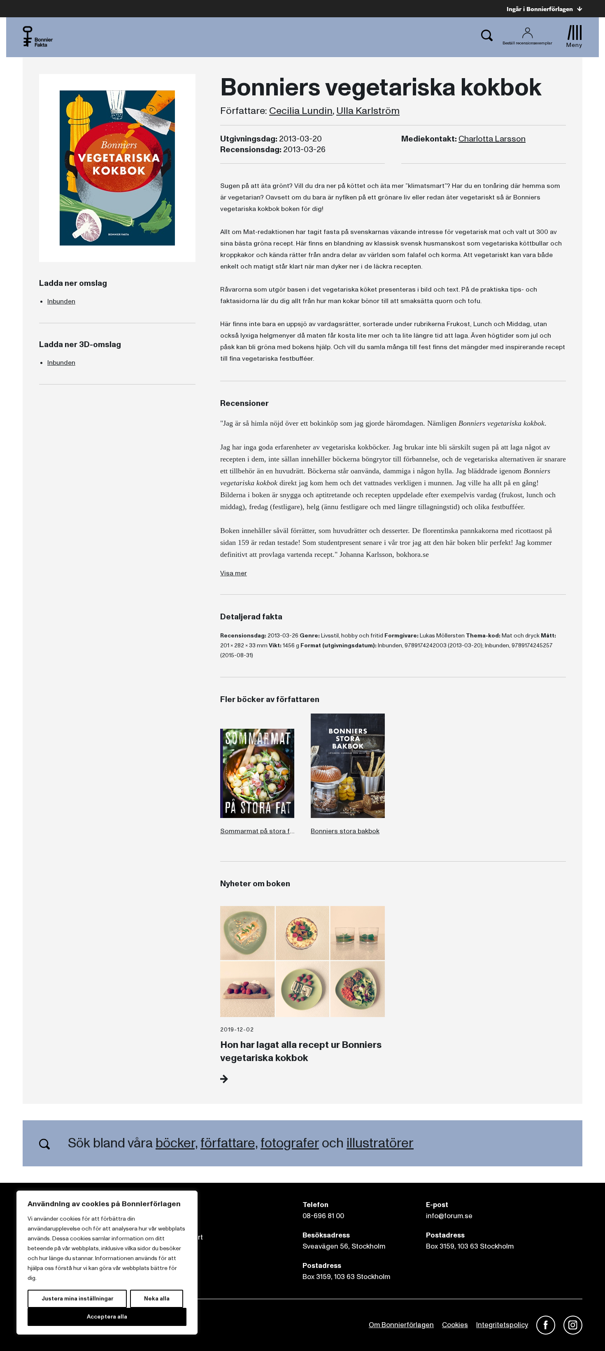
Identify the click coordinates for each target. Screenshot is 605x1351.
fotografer (290, 1143)
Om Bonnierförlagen (401, 1325)
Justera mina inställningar (77, 1298)
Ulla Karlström (368, 111)
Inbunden (61, 301)
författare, (229, 1143)
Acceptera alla (107, 1317)
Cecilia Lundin (301, 111)
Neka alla (157, 1298)
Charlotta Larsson (492, 139)
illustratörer (380, 1143)
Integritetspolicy (502, 1325)
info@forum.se (449, 1216)
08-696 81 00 (323, 1216)
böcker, (177, 1143)
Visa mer (233, 573)
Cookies (455, 1325)
